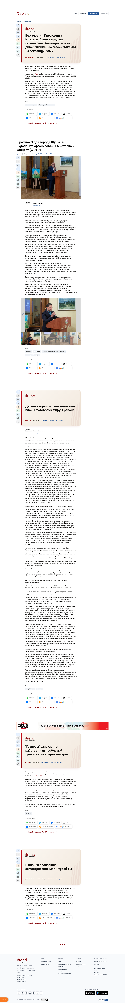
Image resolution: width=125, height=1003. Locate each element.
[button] (18, 25)
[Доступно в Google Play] (102, 993)
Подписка (78, 961)
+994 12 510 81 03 (21, 979)
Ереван (39, 689)
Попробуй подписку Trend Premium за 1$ (42, 123)
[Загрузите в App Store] (90, 993)
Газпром (28, 813)
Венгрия (28, 351)
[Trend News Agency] (22, 960)
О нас (59, 961)
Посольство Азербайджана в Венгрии (53, 351)
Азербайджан (30, 689)
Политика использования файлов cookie (100, 974)
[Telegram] (33, 993)
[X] (26, 993)
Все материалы (36, 205)
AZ (103, 999)
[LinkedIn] (37, 993)
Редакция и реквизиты (64, 964)
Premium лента (45, 964)
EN (100, 999)
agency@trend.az (21, 981)
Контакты (61, 966)
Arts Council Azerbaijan (32, 355)
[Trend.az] (22, 13)
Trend (37, 74)
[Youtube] (30, 993)
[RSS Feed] (41, 993)
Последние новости (46, 961)
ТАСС (67, 892)
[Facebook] (22, 993)
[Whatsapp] (18, 993)
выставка (37, 351)
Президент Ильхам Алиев (46, 105)
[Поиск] (70, 13)
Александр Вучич (31, 105)
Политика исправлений (64, 973)
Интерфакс (38, 776)
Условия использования (100, 961)
